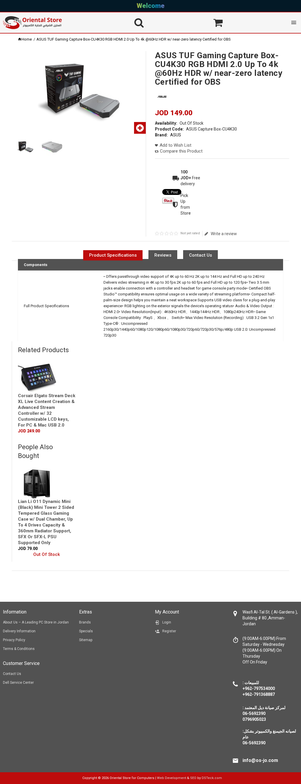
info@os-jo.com (260, 760)
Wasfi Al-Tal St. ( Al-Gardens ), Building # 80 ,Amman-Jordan (270, 618)
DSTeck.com (212, 778)
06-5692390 (254, 742)
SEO (193, 778)
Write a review (224, 233)
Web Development (171, 778)
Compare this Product (181, 151)
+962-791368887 (259, 694)
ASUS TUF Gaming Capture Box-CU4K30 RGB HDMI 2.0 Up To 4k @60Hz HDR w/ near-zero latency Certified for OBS (133, 39)
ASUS (175, 135)
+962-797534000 (259, 688)
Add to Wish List (175, 145)
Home (26, 39)
